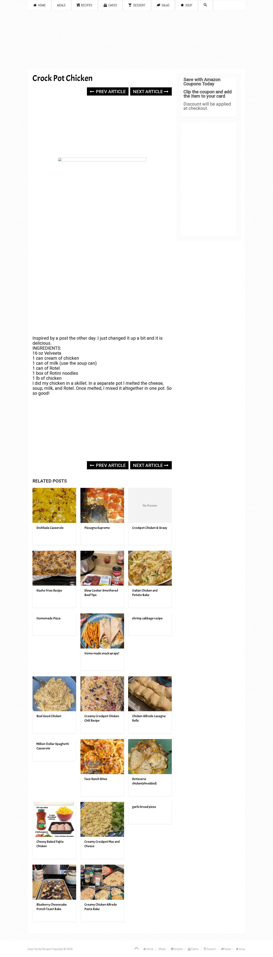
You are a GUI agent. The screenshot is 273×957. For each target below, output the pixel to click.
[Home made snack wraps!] (102, 631)
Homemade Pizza (48, 618)
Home (41, 5)
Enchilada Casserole (50, 528)
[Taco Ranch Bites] (102, 756)
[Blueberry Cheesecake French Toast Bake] (54, 882)
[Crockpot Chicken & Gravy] (150, 505)
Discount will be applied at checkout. (207, 106)
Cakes (112, 5)
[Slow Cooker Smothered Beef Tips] (102, 568)
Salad (165, 5)
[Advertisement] (136, 41)
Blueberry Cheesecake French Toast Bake (51, 906)
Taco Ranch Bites (95, 779)
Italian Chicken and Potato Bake (144, 592)
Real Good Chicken (48, 716)
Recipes (86, 5)
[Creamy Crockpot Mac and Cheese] (102, 819)
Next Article (148, 91)
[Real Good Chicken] (54, 693)
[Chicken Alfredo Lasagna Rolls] (150, 693)
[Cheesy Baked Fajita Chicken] (54, 819)
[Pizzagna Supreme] (102, 505)
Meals (61, 5)
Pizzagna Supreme (97, 528)
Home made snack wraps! (101, 653)
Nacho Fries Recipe (49, 590)
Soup (188, 5)
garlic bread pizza (144, 807)
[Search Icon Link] (205, 5)
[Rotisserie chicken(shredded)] (150, 756)
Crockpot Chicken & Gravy (149, 528)
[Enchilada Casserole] (54, 505)
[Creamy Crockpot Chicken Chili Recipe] (102, 693)
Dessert (138, 5)
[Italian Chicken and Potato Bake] (150, 568)
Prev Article (110, 91)
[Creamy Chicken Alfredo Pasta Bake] (102, 882)
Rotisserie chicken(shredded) (144, 781)
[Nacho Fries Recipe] (54, 568)
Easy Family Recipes (39, 949)
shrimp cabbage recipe (147, 618)
